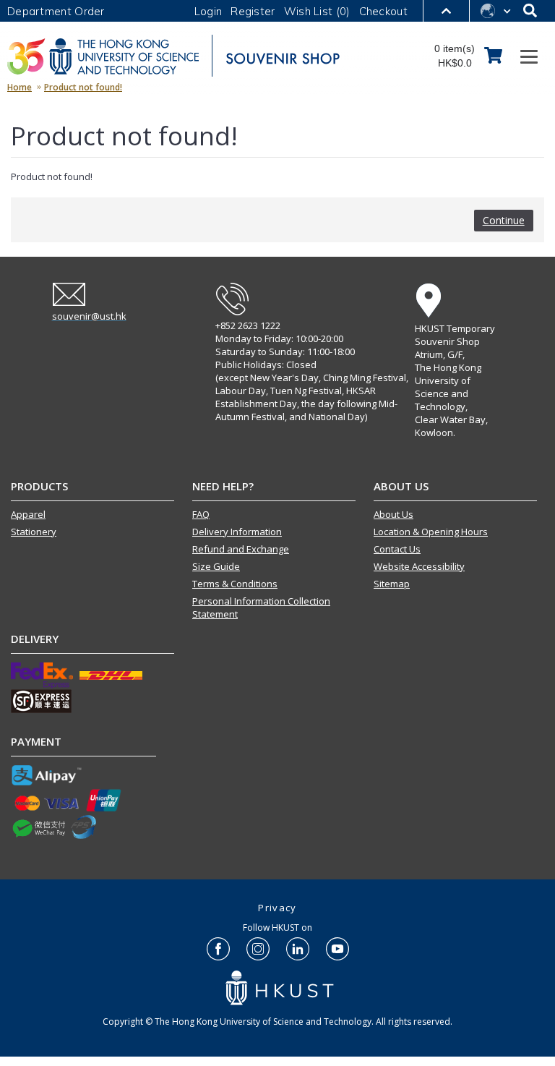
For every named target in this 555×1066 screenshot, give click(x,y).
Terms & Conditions (235, 583)
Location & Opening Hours (431, 531)
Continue (504, 220)
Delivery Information (237, 531)
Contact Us (397, 548)
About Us (393, 514)
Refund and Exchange (240, 548)
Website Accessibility (419, 566)
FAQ (201, 514)
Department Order (56, 11)
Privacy (277, 907)
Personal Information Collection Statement (261, 607)
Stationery (33, 531)
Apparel (28, 514)
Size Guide (216, 566)
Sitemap (392, 583)
